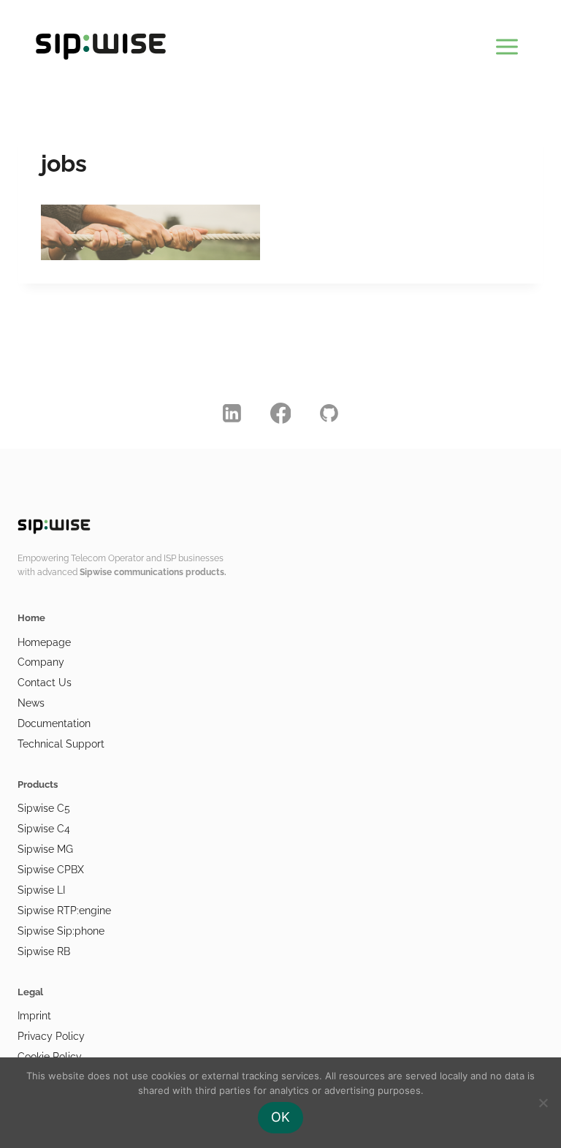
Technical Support (61, 744)
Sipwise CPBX (51, 869)
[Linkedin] (232, 413)
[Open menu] (506, 43)
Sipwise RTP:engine (64, 910)
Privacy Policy (51, 1036)
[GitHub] (329, 413)
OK (280, 1117)
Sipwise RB (44, 951)
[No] (542, 1102)
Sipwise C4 (44, 829)
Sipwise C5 (44, 808)
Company (41, 662)
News (31, 703)
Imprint (34, 1016)
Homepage (44, 642)
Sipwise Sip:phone (61, 931)
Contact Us (45, 682)
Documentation (54, 723)
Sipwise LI (41, 890)
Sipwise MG (45, 849)
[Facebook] (280, 413)
